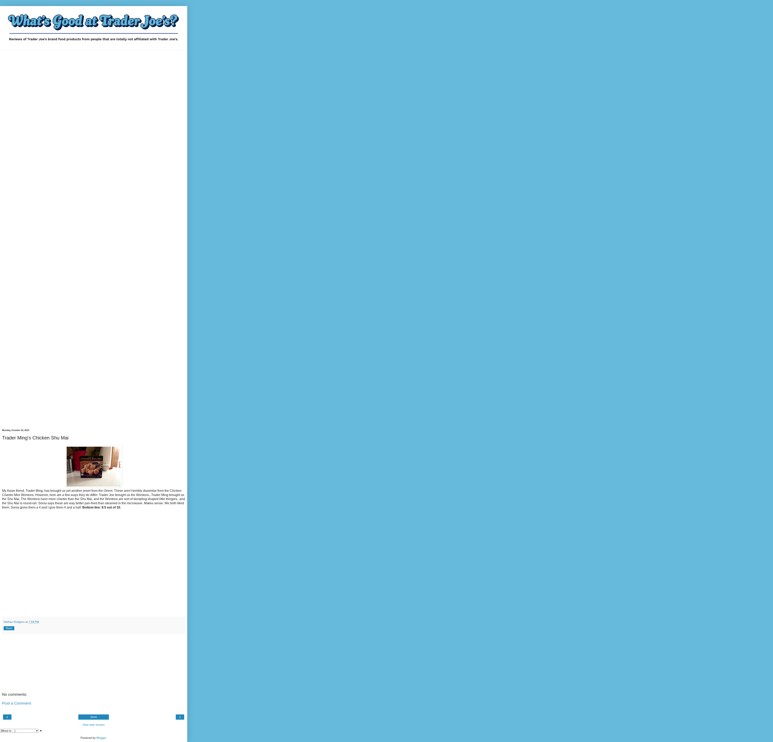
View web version (94, 724)
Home (93, 717)
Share (9, 628)
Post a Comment (16, 703)
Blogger (101, 737)
